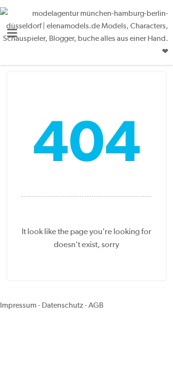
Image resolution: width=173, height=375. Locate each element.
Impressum (18, 305)
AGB (95, 305)
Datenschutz (62, 305)
